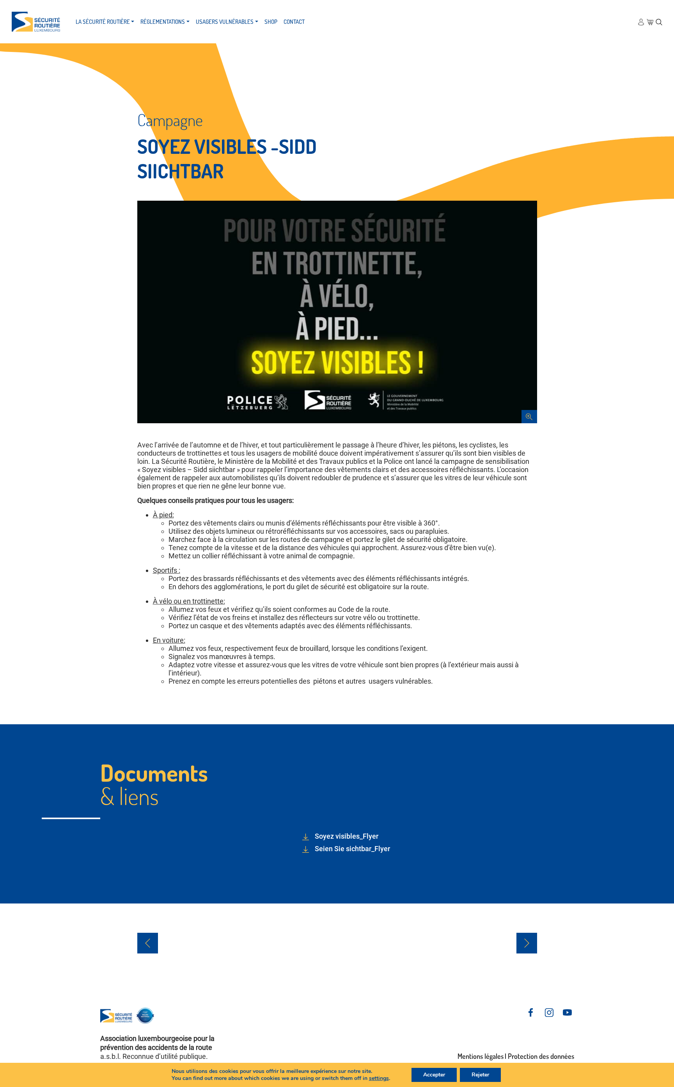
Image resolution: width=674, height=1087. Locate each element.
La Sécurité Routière (103, 21)
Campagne (170, 119)
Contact (294, 21)
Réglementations (162, 21)
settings (379, 1078)
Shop (270, 21)
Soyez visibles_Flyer (346, 836)
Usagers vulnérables (225, 21)
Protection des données (541, 1056)
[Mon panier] (650, 22)
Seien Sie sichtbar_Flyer (352, 849)
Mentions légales (481, 1056)
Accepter (434, 1074)
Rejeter (480, 1074)
